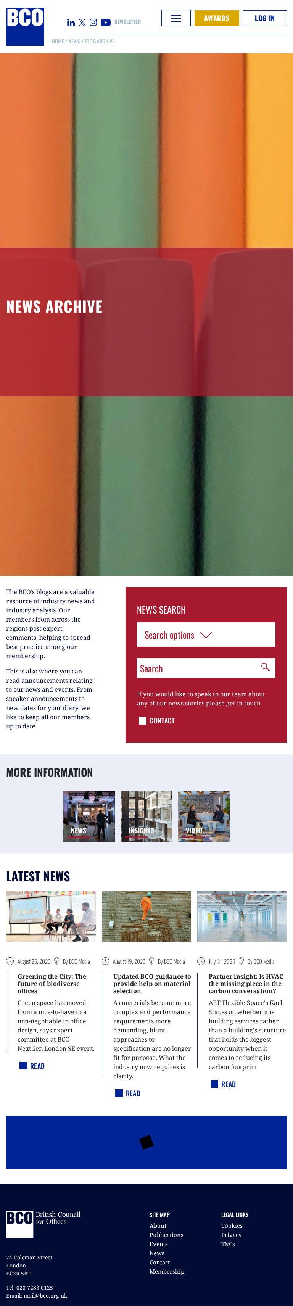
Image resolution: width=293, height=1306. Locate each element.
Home (58, 41)
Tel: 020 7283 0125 (29, 1287)
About (158, 1225)
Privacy (231, 1234)
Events (159, 1244)
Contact (160, 1262)
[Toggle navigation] (176, 18)
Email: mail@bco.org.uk (36, 1295)
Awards (217, 18)
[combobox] (206, 634)
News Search (161, 609)
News (74, 41)
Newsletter (127, 22)
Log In (265, 18)
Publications (167, 1234)
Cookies (232, 1225)
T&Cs (228, 1244)
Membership (167, 1271)
